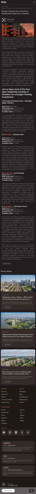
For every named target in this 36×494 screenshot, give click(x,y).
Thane (3, 415)
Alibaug (22, 415)
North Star (8, 134)
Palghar (3, 420)
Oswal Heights (7, 206)
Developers (22, 391)
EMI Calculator (23, 399)
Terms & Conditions (6, 399)
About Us (4, 391)
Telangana (4, 423)
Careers (3, 397)
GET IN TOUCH (8, 490)
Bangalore (4, 418)
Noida (21, 418)
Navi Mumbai (4, 412)
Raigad (22, 420)
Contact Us (4, 394)
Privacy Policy (5, 402)
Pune (21, 412)
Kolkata (3, 410)
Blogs (21, 394)
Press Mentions (23, 397)
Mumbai (22, 410)
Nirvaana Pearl (8, 173)
